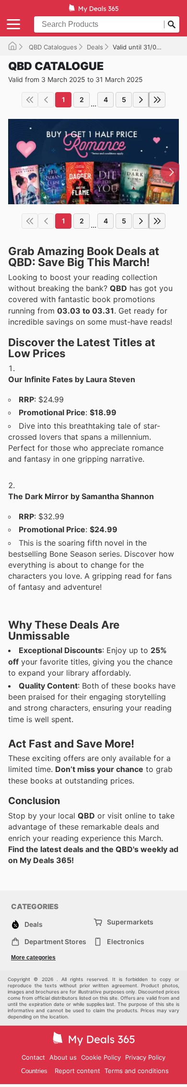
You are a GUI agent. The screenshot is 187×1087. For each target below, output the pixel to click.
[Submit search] (171, 24)
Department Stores (55, 941)
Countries (34, 1071)
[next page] (141, 99)
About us (63, 1057)
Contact (33, 1057)
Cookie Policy (101, 1057)
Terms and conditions (137, 1071)
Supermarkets (130, 922)
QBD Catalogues (52, 47)
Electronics (125, 941)
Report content (77, 1071)
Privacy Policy (145, 1057)
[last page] (157, 99)
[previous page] (46, 99)
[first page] (30, 99)
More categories (33, 957)
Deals (95, 47)
